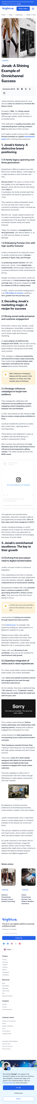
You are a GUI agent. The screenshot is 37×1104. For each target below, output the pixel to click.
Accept (18, 1087)
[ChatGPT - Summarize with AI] (17, 89)
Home (3, 15)
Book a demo (23, 8)
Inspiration (19, 15)
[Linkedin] (3, 943)
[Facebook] (7, 943)
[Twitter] (15, 943)
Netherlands (11, 625)
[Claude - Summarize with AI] (21, 89)
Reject (18, 1099)
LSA (21, 799)
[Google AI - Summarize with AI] (4, 93)
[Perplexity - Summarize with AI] (25, 89)
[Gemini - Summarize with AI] (29, 89)
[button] (8, 950)
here (20, 4)
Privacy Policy (8, 1083)
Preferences (18, 1093)
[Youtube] (19, 943)
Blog (10, 15)
